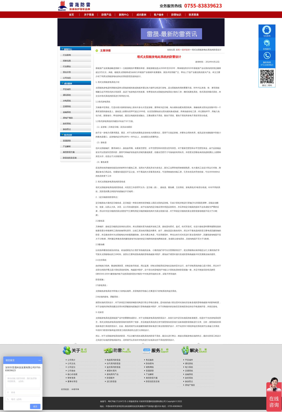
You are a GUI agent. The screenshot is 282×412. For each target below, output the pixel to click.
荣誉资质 (71, 378)
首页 (178, 50)
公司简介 (71, 360)
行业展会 (67, 66)
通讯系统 (67, 95)
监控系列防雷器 (113, 367)
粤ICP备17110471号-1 (118, 401)
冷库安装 (75, 388)
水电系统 (67, 101)
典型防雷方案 (69, 152)
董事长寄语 (72, 381)
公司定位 (71, 367)
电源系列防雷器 (113, 360)
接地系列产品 (112, 374)
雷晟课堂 (67, 141)
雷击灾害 (67, 72)
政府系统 (67, 123)
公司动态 (67, 78)
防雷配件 (111, 378)
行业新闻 (67, 55)
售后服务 (150, 360)
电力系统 (189, 367)
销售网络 (150, 367)
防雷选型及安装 (70, 158)
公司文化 (71, 363)
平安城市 (67, 89)
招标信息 (67, 61)
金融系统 (67, 112)
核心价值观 (72, 374)
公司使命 (71, 371)
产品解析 (67, 146)
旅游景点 (67, 129)
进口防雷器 (112, 381)
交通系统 (67, 106)
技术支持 (186, 50)
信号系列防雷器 (113, 363)
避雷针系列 (112, 371)
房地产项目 (68, 118)
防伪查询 (150, 363)
